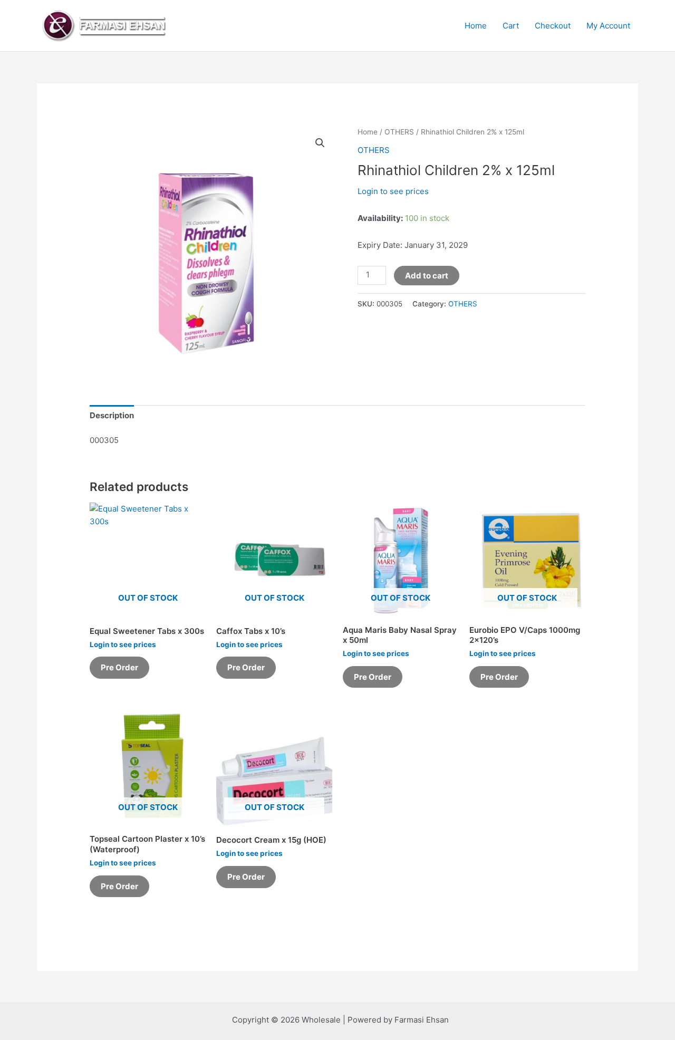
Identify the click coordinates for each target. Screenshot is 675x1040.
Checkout (553, 26)
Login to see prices (393, 191)
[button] (320, 142)
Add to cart (426, 276)
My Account (608, 26)
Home (476, 26)
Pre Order (119, 667)
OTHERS (399, 132)
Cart (511, 26)
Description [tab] (112, 415)
